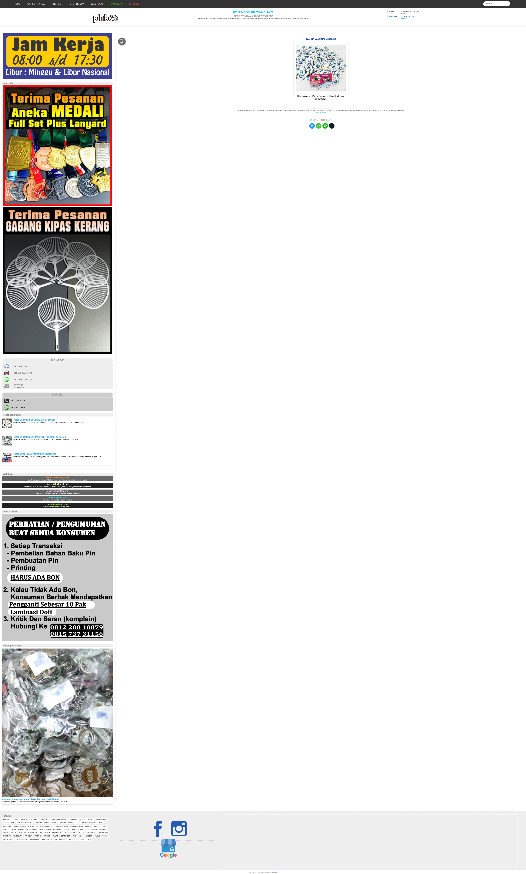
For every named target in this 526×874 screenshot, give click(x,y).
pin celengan (69, 833)
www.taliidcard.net (57, 484)
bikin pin (24, 819)
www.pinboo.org (321, 112)
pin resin (28, 836)
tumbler (71, 839)
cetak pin (73, 819)
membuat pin (31, 829)
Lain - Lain (97, 4)
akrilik (15, 819)
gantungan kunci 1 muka (45, 823)
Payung (102, 829)
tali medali (34, 839)
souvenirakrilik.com (57, 491)
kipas (104, 826)
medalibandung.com (57, 504)
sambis (274, 872)
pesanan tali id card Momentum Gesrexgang (34, 454)
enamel (82, 819)
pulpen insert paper (61, 836)
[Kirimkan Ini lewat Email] (332, 126)
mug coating (77, 829)
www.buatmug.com (57, 477)
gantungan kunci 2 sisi (68, 823)
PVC (74, 836)
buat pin (43, 819)
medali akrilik (18, 829)
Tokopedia (116, 4)
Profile (56, 4)
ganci (90, 819)
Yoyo (89, 839)
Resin (80, 836)
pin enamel (91, 833)
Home (17, 4)
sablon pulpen (101, 836)
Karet (96, 826)
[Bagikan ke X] (312, 126)
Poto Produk (76, 4)
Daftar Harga (36, 4)
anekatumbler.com (57, 497)
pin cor (81, 833)
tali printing (46, 839)
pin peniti (7, 836)
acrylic (6, 819)
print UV (38, 836)
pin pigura (17, 836)
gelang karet (46, 826)
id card (88, 826)
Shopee (134, 4)
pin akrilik (56, 833)
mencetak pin (45, 829)
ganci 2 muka (101, 819)
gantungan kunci (24, 823)
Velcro (81, 839)
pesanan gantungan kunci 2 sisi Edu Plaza (34, 420)
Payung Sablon (9, 833)
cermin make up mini (58, 819)
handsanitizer (76, 826)
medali (6, 829)
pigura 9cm (45, 833)
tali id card (8, 839)
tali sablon (60, 839)
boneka (34, 819)
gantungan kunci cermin (91, 823)
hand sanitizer (61, 826)
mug (67, 829)
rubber (89, 836)
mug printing (91, 829)
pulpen (47, 836)
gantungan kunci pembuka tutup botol (20, 826)
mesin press (58, 829)
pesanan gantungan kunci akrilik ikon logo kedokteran (39, 437)
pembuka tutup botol (28, 833)
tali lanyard (21, 839)
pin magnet (103, 833)
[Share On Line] (325, 126)
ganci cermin (8, 823)
